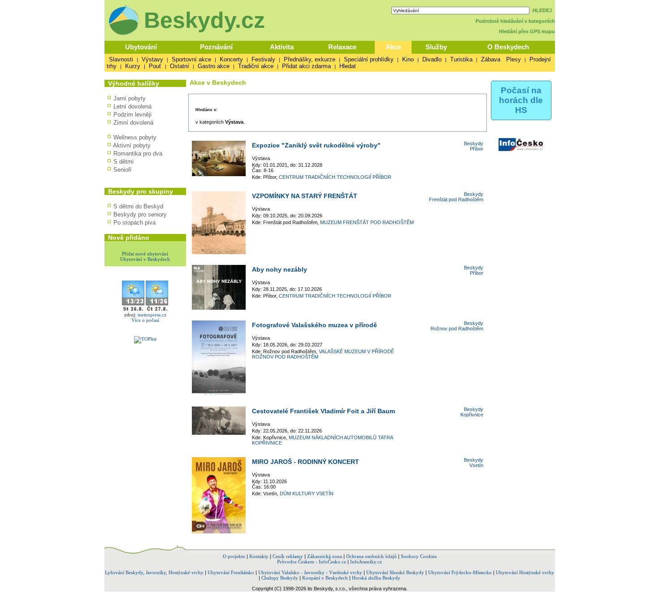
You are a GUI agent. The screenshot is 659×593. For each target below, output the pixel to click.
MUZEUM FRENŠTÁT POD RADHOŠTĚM (367, 222)
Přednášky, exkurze (309, 59)
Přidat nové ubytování (145, 253)
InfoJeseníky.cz (366, 561)
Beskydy (473, 143)
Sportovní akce (191, 59)
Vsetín (476, 465)
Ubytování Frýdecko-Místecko (460, 572)
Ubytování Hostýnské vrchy (525, 572)
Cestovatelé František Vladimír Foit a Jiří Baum (323, 411)
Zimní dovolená (133, 122)
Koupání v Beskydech (325, 577)
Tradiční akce (255, 66)
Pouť (155, 66)
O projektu (234, 556)
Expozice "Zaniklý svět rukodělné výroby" (316, 145)
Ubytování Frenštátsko (231, 572)
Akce (393, 47)
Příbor (476, 148)
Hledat (347, 66)
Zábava (490, 59)
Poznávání (216, 47)
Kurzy (132, 66)
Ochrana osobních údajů (371, 556)
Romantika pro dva (137, 153)
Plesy (513, 59)
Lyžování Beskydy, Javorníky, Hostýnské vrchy (154, 572)
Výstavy (152, 59)
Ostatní (179, 66)
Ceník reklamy (288, 556)
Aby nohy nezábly (279, 269)
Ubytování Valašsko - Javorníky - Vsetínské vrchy (310, 572)
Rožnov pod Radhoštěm (456, 328)
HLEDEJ (542, 10)
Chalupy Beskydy (279, 577)
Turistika (461, 59)
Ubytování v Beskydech (145, 259)
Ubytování (141, 47)
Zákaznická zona (324, 556)
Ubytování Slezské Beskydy (395, 572)
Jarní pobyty (129, 98)
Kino (408, 59)
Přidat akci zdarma (306, 66)
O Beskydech (508, 47)
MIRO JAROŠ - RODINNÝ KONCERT (305, 461)
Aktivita (282, 47)
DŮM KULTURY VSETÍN (307, 493)
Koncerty (231, 59)
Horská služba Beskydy (376, 577)
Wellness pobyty (134, 137)
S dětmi (123, 161)
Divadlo (432, 59)
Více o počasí (145, 320)
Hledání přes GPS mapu (527, 31)
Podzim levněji (132, 114)
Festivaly (263, 59)
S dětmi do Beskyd (138, 206)
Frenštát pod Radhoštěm (456, 199)
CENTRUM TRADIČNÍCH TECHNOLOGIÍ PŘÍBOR (335, 177)
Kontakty (259, 556)
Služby (436, 47)
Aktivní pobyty (132, 145)
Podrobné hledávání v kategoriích (515, 21)
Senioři (122, 169)
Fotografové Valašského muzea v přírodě (314, 325)
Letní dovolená (132, 106)
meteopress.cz (152, 314)
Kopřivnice (471, 414)
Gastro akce (214, 66)
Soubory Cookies (419, 556)
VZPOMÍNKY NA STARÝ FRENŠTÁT (304, 195)
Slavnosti (121, 59)
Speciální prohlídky (369, 59)
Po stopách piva (134, 222)
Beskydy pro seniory (140, 214)
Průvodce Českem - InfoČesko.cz (311, 561)
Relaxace (342, 47)
